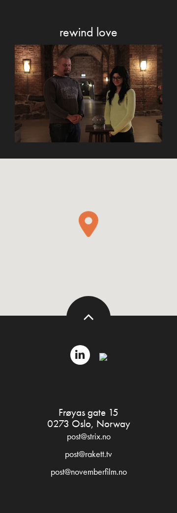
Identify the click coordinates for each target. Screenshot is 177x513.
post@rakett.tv (88, 454)
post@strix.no (89, 436)
